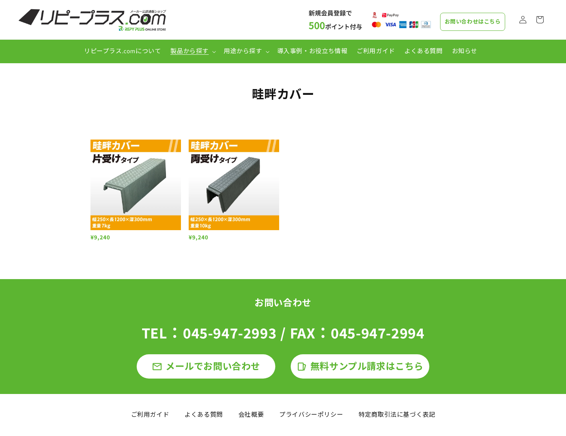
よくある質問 (203, 415)
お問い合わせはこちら (473, 21)
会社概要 (251, 415)
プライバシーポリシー (311, 415)
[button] (192, 51)
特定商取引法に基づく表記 (396, 415)
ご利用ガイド (150, 415)
